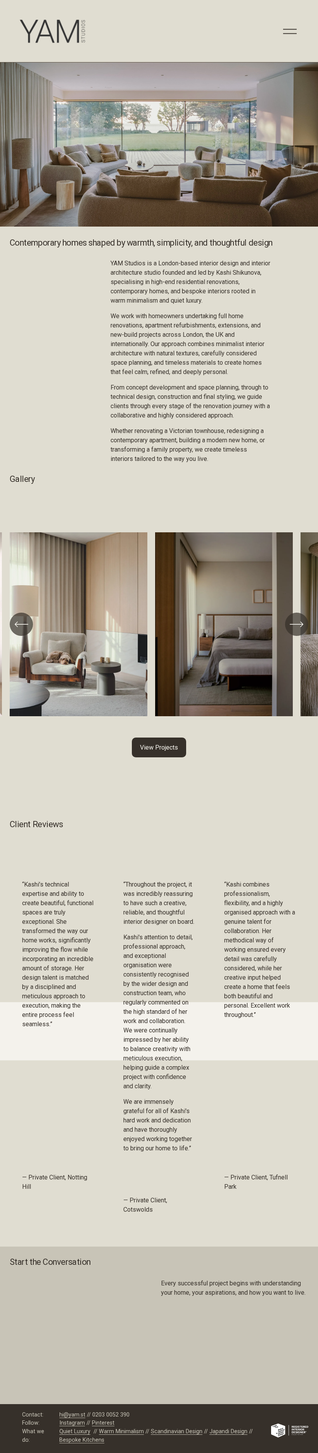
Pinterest (103, 1423)
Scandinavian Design (176, 1431)
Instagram (72, 1423)
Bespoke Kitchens (81, 1440)
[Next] (296, 624)
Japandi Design (228, 1431)
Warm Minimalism (121, 1431)
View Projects (159, 747)
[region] (159, 627)
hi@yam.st (72, 1414)
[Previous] (21, 624)
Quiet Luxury (74, 1431)
